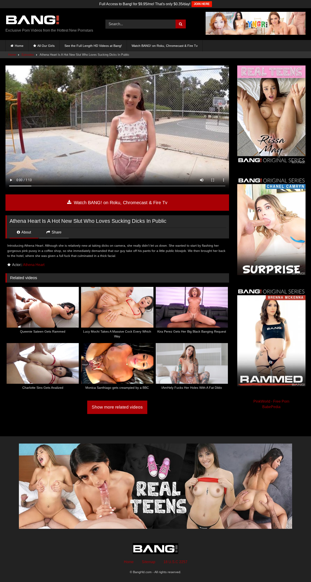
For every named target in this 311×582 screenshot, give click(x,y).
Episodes (28, 54)
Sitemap (148, 562)
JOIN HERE (202, 4)
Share (56, 232)
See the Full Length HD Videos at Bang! (93, 46)
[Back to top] (297, 568)
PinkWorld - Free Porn (271, 401)
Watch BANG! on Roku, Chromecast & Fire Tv (165, 46)
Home (19, 46)
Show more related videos (117, 407)
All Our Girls (46, 46)
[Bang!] (32, 20)
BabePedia (271, 407)
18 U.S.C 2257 (175, 562)
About (26, 232)
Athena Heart (33, 265)
